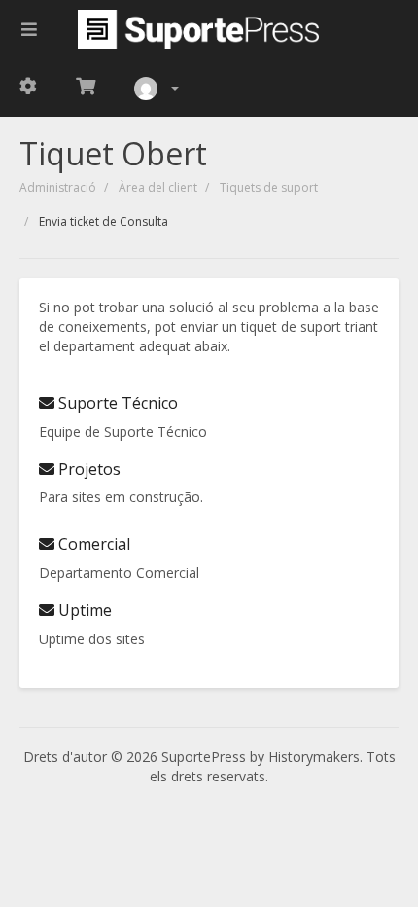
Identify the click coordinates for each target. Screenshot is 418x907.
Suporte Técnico (116, 403)
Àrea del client (158, 187)
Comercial (92, 544)
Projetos (87, 469)
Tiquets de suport (269, 187)
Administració (57, 187)
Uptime (83, 610)
